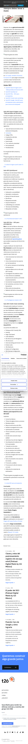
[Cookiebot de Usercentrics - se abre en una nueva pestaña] (21, 355)
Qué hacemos (5, 690)
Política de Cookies (19, 740)
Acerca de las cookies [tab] (21, 358)
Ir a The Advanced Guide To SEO (13, 218)
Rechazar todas (14, 388)
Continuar (21, 5)
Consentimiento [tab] (5, 358)
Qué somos (4, 692)
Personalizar (13, 384)
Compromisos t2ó (6, 741)
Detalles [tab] (13, 358)
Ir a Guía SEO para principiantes (13, 483)
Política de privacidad (10, 740)
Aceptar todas (14, 380)
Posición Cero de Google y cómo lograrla (12, 624)
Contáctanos (7, 667)
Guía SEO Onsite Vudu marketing (14, 98)
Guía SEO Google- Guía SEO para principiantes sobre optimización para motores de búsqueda (14, 102)
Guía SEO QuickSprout (11, 92)
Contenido (8, 133)
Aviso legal (4, 740)
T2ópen (3, 695)
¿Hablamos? (5, 698)
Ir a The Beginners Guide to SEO (13, 300)
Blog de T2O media (13, 532)
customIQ (12, 741)
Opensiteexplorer (17, 239)
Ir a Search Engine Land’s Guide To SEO (13, 165)
